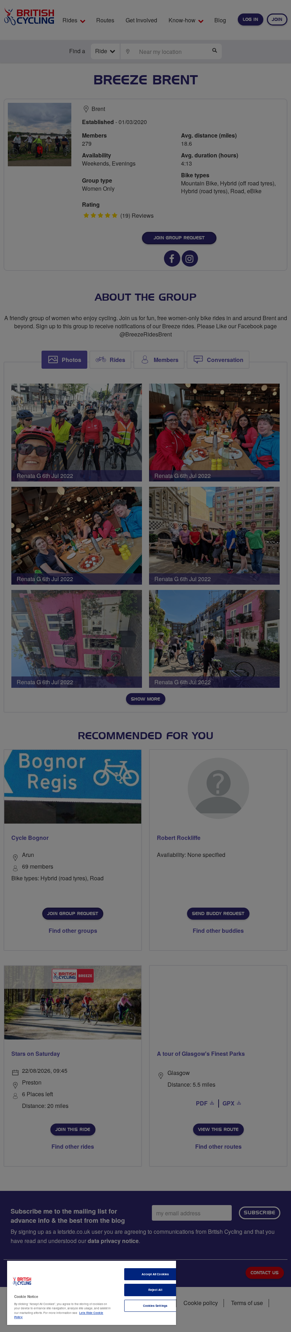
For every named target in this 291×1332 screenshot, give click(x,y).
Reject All (155, 1290)
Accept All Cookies (155, 1274)
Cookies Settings (155, 1306)
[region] (91, 1293)
